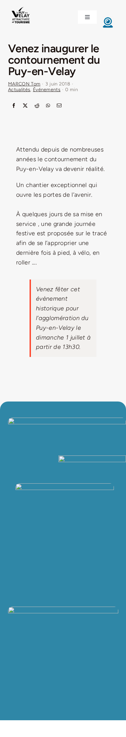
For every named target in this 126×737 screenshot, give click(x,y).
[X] (25, 106)
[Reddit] (37, 106)
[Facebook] (13, 106)
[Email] (59, 106)
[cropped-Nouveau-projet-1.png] (21, 7)
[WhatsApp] (48, 106)
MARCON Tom (24, 84)
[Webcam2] (108, 18)
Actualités (19, 90)
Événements (46, 90)
